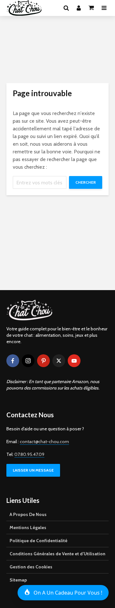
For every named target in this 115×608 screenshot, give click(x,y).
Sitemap (18, 580)
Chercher (85, 182)
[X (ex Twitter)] (58, 360)
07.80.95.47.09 (29, 454)
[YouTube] (74, 360)
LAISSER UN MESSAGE (33, 470)
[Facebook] (12, 360)
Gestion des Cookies (31, 567)
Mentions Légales (28, 527)
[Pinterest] (43, 360)
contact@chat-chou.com (44, 441)
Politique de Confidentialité (38, 540)
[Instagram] (28, 360)
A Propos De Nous (28, 514)
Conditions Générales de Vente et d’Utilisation (57, 554)
